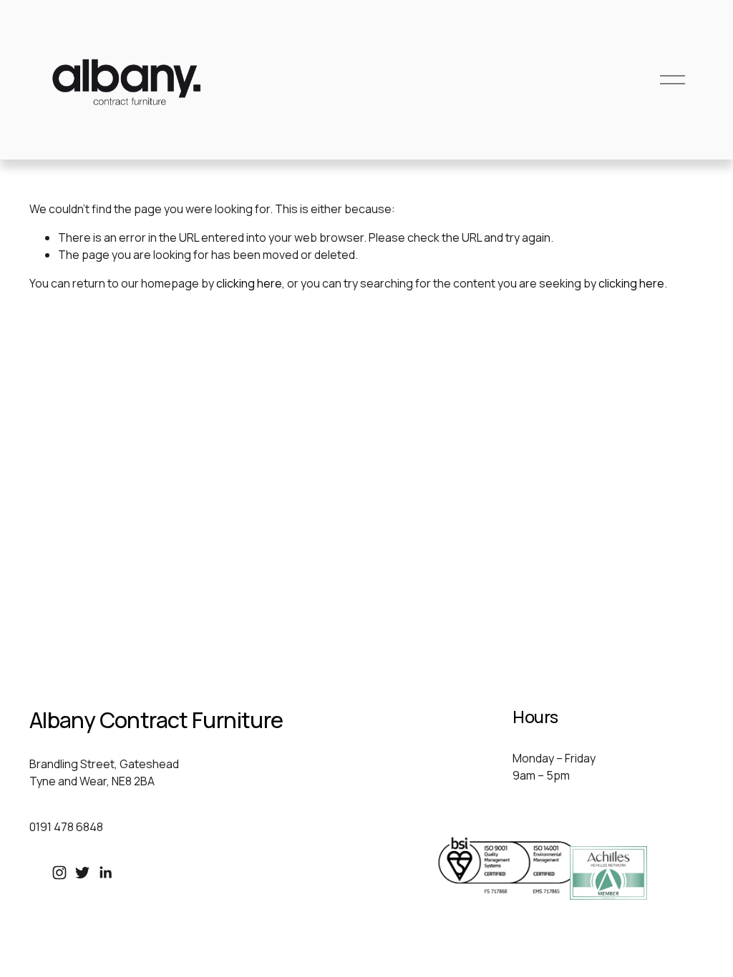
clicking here (249, 283)
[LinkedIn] (105, 872)
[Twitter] (82, 872)
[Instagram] (59, 872)
